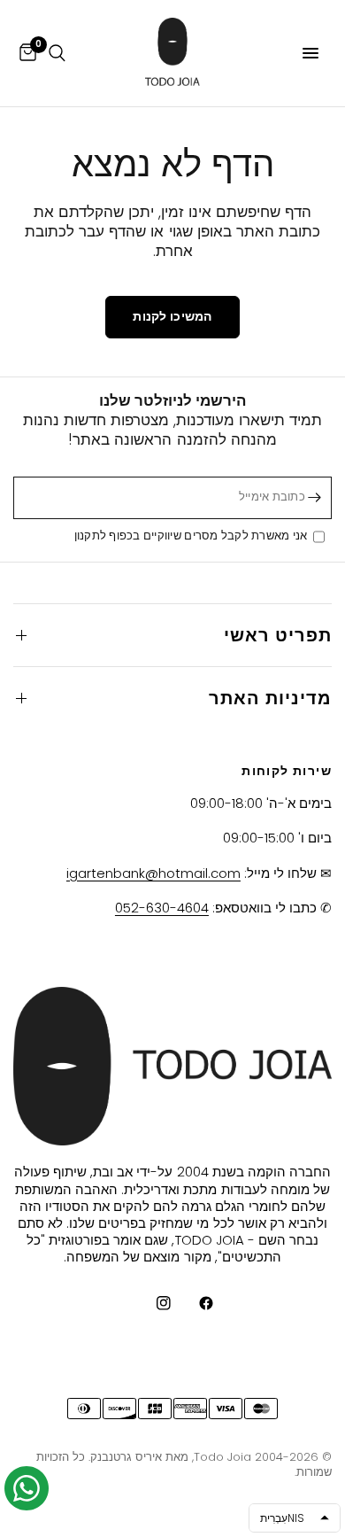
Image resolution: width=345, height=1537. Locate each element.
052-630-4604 (162, 907)
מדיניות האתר (270, 698)
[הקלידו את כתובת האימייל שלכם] (314, 498)
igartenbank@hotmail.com (153, 873)
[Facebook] (193, 1303)
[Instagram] (151, 1303)
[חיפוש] (57, 53)
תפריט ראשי (278, 635)
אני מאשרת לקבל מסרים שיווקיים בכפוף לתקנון (193, 536)
